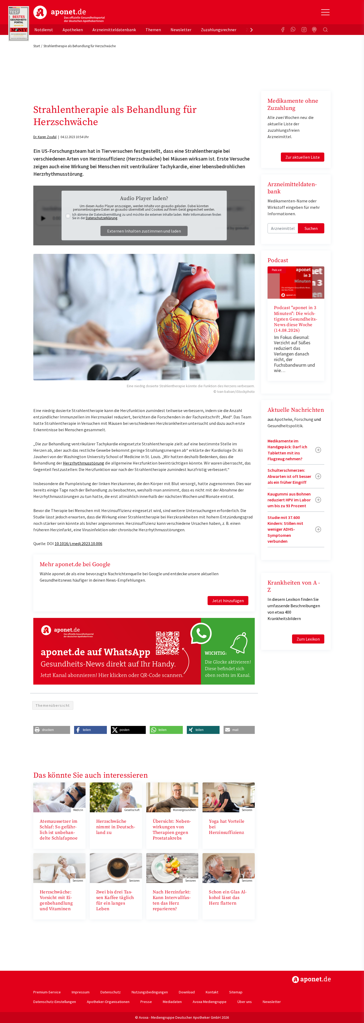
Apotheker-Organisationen (108, 1001)
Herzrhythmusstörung (83, 463)
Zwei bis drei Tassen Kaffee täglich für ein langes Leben (115, 900)
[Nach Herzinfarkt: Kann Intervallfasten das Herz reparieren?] (172, 867)
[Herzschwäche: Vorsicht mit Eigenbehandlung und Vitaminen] (59, 867)
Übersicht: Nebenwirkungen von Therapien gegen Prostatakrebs (172, 829)
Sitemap (235, 992)
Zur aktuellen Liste (302, 157)
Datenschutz (110, 992)
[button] (51, 730)
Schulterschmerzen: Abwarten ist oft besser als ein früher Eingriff (289, 476)
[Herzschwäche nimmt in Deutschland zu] (116, 797)
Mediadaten (172, 1001)
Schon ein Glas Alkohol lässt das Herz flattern (227, 897)
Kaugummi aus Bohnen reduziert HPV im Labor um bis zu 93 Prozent (289, 500)
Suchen (311, 228)
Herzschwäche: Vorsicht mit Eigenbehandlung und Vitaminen (56, 900)
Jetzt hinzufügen (228, 600)
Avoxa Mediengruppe (210, 1001)
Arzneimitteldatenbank (114, 29)
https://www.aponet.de (311, 979)
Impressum (81, 992)
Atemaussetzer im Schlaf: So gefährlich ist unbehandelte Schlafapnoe (59, 829)
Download (187, 992)
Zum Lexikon (308, 639)
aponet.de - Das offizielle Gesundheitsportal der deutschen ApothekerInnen (69, 14)
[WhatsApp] (293, 29)
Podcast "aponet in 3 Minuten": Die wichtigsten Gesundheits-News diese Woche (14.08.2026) (295, 319)
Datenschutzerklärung (101, 218)
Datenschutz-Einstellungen (54, 1001)
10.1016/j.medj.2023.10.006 (78, 543)
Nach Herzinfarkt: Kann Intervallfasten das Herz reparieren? (172, 900)
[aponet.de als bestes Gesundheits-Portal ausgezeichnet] (18, 23)
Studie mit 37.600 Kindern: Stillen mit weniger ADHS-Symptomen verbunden (285, 529)
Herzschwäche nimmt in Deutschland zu (115, 827)
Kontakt (212, 992)
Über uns (244, 1001)
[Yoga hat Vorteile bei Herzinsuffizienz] (229, 797)
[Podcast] (314, 29)
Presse (146, 1001)
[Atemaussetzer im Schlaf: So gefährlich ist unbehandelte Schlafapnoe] (59, 797)
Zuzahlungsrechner (218, 29)
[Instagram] (304, 29)
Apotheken (73, 29)
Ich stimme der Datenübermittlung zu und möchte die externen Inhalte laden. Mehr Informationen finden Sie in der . (146, 216)
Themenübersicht (53, 705)
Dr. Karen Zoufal (44, 137)
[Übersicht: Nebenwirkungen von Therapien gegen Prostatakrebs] (172, 797)
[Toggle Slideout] (325, 12)
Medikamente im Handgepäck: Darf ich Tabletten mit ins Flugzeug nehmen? (287, 449)
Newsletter (181, 29)
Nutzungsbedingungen (150, 992)
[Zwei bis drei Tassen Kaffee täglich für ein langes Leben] (116, 867)
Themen (153, 29)
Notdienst (43, 29)
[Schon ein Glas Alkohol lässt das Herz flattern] (229, 867)
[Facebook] (282, 29)
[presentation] (251, 29)
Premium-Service (47, 992)
